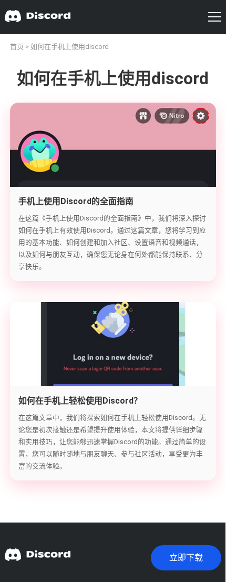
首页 (17, 47)
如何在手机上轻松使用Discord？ (80, 401)
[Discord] (37, 17)
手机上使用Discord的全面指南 (75, 201)
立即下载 (186, 558)
